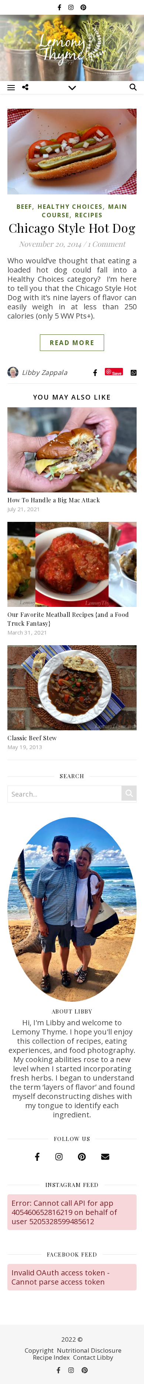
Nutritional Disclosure (89, 1350)
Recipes (89, 215)
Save (116, 372)
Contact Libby (93, 1357)
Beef (24, 207)
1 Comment (106, 244)
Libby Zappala (45, 372)
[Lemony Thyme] (72, 47)
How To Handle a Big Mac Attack (53, 500)
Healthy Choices (70, 207)
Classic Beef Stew (32, 738)
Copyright (39, 1350)
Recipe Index (51, 1357)
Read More (72, 342)
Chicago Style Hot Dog (72, 227)
